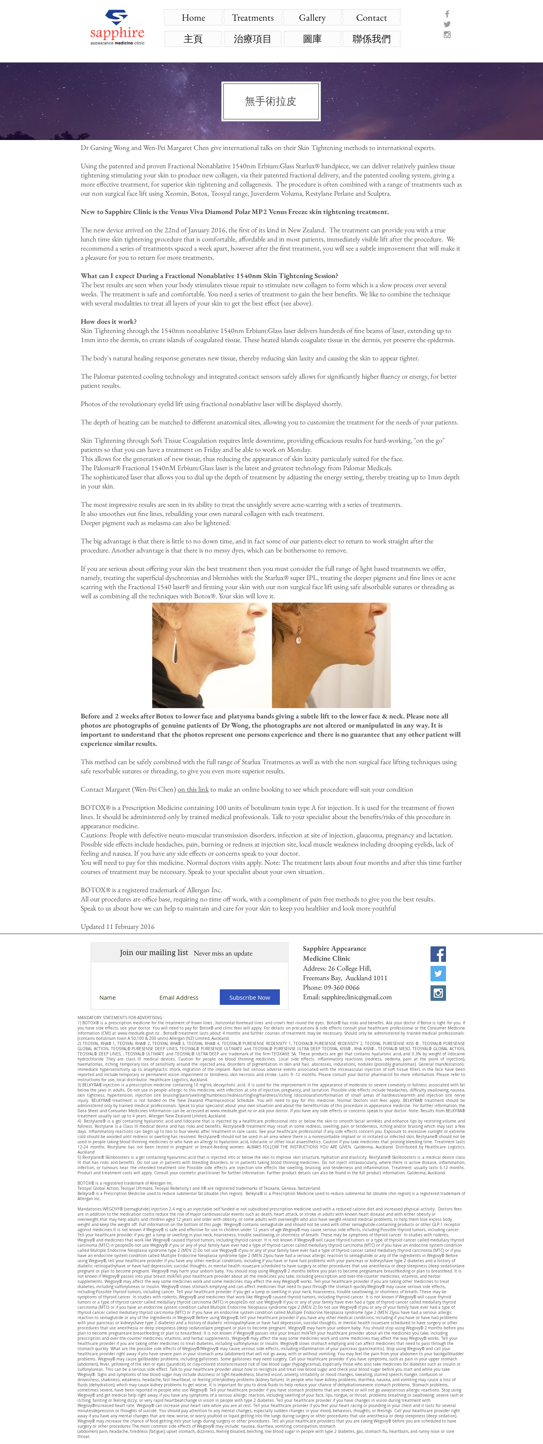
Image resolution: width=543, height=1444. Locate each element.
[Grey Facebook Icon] (447, 14)
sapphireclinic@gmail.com (357, 996)
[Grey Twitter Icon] (447, 24)
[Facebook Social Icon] (438, 954)
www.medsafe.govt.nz (138, 1033)
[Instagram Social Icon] (438, 993)
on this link (193, 789)
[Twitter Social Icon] (438, 973)
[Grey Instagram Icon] (447, 34)
